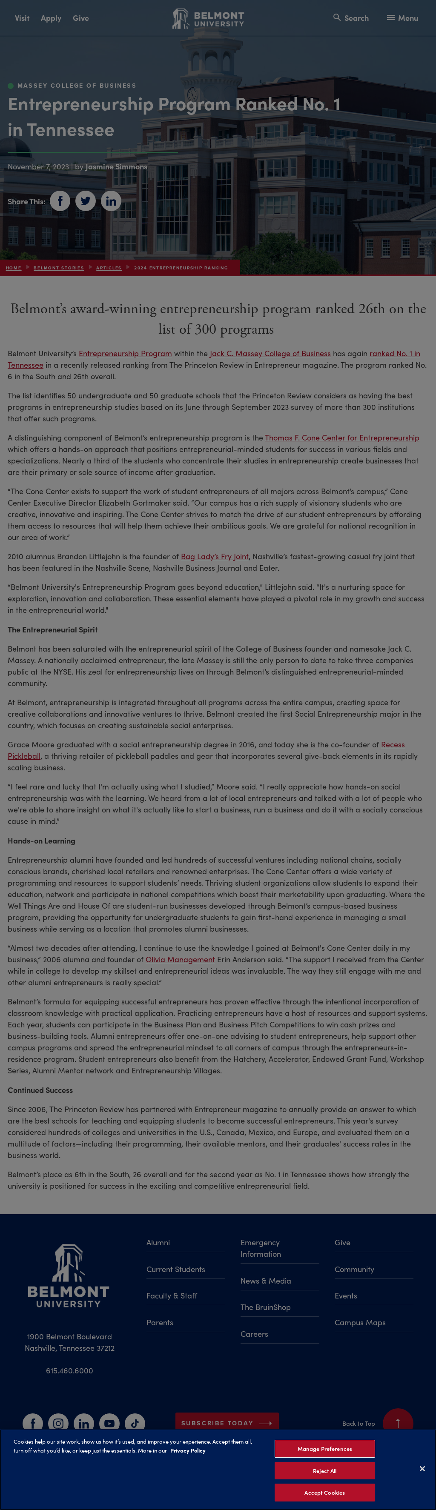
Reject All (324, 1471)
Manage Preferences (325, 1448)
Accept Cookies (324, 1492)
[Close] (422, 1468)
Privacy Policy (188, 1450)
